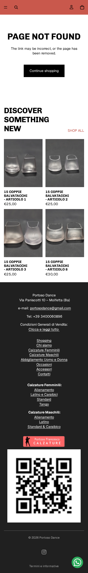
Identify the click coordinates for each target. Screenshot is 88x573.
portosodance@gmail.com (50, 308)
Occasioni (44, 364)
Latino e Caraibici (44, 394)
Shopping (44, 340)
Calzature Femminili (44, 350)
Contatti (44, 374)
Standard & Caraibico (44, 426)
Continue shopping (44, 71)
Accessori (44, 369)
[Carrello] (82, 7)
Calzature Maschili (44, 354)
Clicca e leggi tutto (44, 329)
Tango (44, 404)
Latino (44, 422)
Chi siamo (44, 345)
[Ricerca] (16, 7)
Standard (44, 399)
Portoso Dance (49, 538)
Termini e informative (44, 566)
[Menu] (5, 7)
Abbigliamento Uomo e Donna (44, 359)
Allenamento (44, 390)
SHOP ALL (76, 130)
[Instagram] (44, 552)
